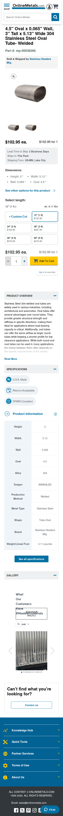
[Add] (24, 261)
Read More (10, 359)
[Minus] (8, 261)
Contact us (31, 705)
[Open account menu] (49, 6)
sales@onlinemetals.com (33, 802)
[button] (56, 7)
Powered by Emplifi (32, 672)
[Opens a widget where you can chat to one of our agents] (49, 809)
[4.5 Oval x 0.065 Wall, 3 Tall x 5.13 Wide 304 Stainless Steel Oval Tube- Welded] (14, 128)
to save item (47, 272)
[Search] (55, 17)
